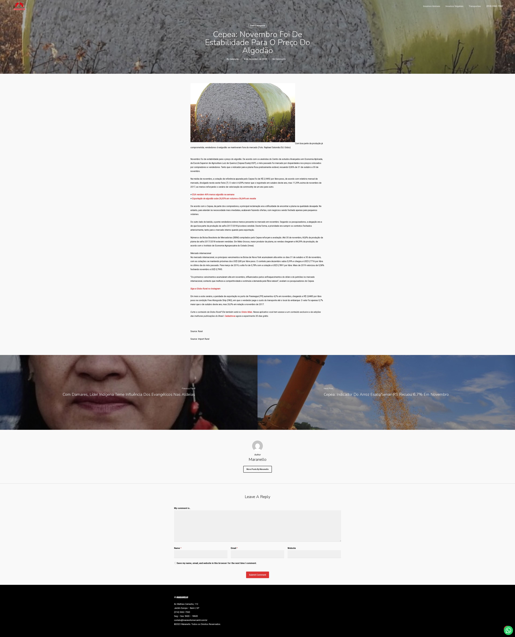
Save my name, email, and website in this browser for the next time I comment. (217, 563)
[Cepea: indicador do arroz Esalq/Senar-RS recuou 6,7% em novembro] (386, 392)
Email (234, 548)
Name (177, 548)
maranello (234, 59)
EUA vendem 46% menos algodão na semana (213, 194)
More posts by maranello (258, 469)
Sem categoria (257, 25)
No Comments (279, 59)
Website (292, 548)
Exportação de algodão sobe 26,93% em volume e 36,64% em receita (224, 198)
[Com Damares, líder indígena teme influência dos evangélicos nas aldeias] (129, 392)
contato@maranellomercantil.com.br (190, 620)
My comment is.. (182, 508)
